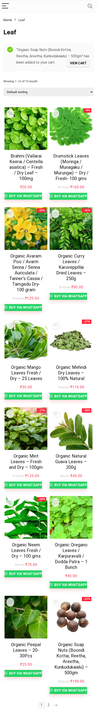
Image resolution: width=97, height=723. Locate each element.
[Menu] (5, 6)
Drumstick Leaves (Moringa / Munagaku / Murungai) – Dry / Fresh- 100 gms (71, 167)
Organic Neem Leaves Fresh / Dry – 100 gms (26, 550)
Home (7, 20)
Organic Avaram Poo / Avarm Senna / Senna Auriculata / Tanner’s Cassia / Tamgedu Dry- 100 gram (26, 272)
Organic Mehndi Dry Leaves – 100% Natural (71, 373)
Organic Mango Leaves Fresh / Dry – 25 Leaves (26, 373)
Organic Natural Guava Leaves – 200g (71, 461)
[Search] (90, 6)
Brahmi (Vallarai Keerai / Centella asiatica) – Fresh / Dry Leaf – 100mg (26, 167)
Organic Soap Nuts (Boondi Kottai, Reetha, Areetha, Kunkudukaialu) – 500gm (71, 658)
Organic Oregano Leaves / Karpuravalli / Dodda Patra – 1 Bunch (71, 556)
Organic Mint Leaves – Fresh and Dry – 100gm (26, 461)
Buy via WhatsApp (25, 196)
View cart (78, 63)
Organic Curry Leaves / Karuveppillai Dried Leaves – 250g (71, 267)
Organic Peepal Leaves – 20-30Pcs (26, 650)
